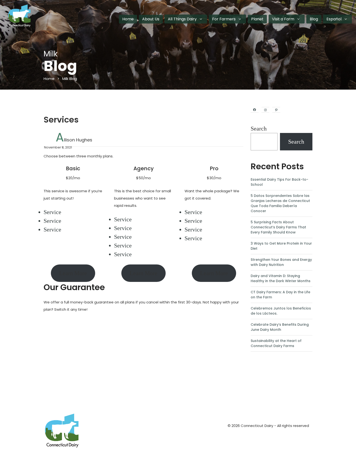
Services (61, 119)
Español (333, 19)
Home (128, 19)
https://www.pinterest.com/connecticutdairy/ (303, 367)
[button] (201, 19)
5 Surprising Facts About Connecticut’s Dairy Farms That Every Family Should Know (278, 227)
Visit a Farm (283, 19)
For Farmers (224, 19)
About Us (150, 19)
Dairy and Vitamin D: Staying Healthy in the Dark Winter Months (280, 278)
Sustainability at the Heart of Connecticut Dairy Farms (276, 343)
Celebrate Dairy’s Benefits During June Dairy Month (280, 327)
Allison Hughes (74, 140)
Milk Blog (69, 78)
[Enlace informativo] (97, 430)
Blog (314, 19)
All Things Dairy (182, 19)
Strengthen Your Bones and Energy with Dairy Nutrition (281, 262)
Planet (257, 19)
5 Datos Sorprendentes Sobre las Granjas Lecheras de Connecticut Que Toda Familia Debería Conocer (280, 203)
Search (259, 128)
